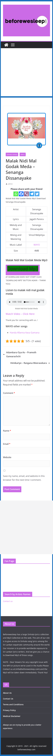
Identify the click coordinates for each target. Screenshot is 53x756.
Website (7, 457)
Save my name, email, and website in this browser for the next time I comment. (24, 478)
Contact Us (8, 698)
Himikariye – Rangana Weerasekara (28, 363)
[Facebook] (21, 193)
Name (7, 430)
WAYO (23, 154)
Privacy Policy (9, 710)
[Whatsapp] (15, 193)
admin (10, 184)
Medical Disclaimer (11, 716)
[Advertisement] (26, 73)
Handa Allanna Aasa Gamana (24, 332)
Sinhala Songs (12, 154)
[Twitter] (37, 193)
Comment (9, 393)
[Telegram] (31, 193)
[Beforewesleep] (6, 45)
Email (6, 443)
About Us (7, 693)
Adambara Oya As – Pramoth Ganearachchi (21, 354)
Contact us (8, 601)
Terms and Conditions (13, 704)
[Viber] (26, 193)
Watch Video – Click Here (20, 314)
